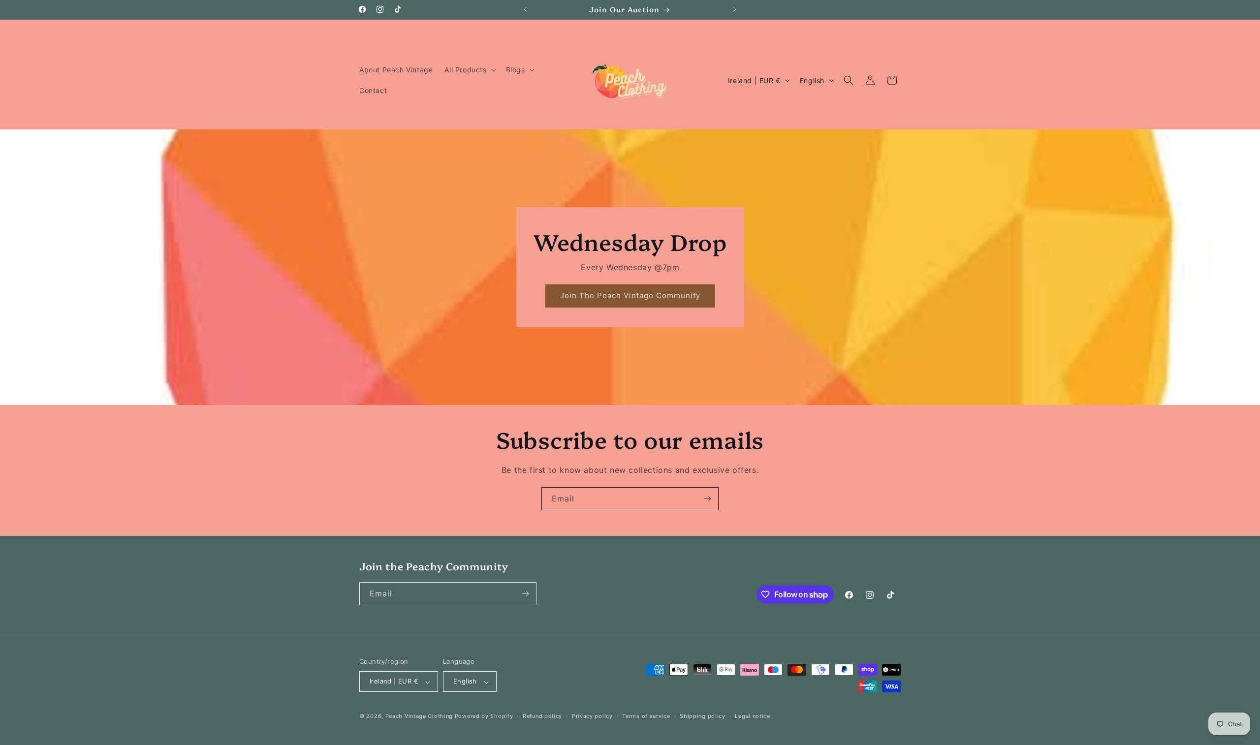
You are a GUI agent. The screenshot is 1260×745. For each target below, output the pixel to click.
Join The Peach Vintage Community (630, 296)
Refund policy (542, 716)
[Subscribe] (707, 498)
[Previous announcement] (525, 9)
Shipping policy (702, 716)
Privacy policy (592, 716)
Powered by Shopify (484, 716)
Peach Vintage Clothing (419, 716)
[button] (469, 70)
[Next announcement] (735, 9)
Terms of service (646, 716)
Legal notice (752, 716)
